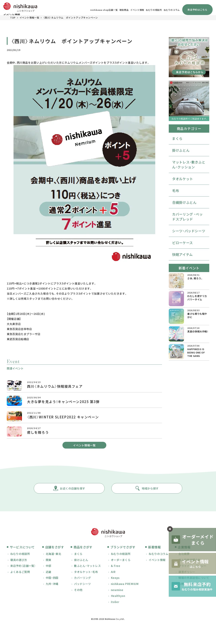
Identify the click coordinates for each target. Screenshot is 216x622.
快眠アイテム (182, 254)
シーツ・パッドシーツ (188, 230)
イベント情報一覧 (29, 17)
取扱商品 (124, 9)
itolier (115, 602)
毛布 (175, 190)
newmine (117, 590)
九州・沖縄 (52, 584)
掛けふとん (181, 150)
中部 (48, 566)
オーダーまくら (120, 560)
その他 (78, 590)
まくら (177, 138)
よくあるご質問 (20, 572)
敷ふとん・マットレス (87, 566)
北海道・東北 (53, 554)
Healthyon (118, 596)
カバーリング (82, 578)
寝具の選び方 (18, 560)
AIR (113, 572)
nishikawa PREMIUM (125, 584)
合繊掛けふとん (184, 202)
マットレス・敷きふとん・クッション (188, 164)
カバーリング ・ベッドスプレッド (187, 216)
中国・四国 (52, 578)
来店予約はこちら (197, 9)
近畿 (48, 572)
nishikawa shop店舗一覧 (104, 9)
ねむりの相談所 (154, 9)
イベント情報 (137, 9)
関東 (48, 560)
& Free (115, 566)
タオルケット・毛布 (86, 572)
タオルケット (182, 178)
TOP (13, 17)
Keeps (115, 578)
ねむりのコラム (172, 9)
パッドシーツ (82, 584)
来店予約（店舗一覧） (23, 566)
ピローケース (182, 242)
